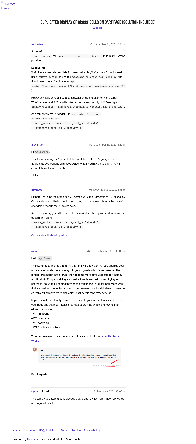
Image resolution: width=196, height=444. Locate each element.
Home (16, 430)
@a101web (45, 258)
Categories (29, 430)
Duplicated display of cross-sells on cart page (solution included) (98, 22)
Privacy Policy (92, 430)
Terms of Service (71, 430)
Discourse (33, 439)
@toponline (42, 151)
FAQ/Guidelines (48, 430)
